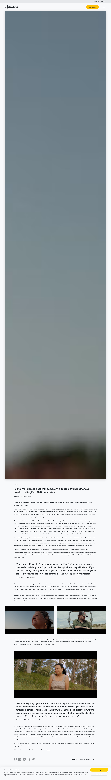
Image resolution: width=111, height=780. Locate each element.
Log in (102, 1)
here (48, 750)
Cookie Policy (77, 774)
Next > (95, 759)
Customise (99, 774)
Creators (96, 1)
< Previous (73, 759)
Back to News (85, 759)
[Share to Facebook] (15, 759)
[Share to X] (29, 759)
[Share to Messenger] (24, 759)
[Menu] (104, 7)
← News (16, 484)
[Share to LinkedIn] (20, 759)
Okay (99, 770)
